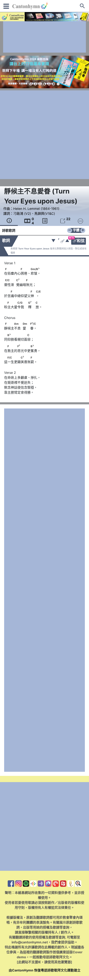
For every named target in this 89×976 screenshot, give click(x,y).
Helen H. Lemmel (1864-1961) (36, 209)
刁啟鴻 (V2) (22, 213)
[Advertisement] (44, 37)
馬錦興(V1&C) (44, 213)
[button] (30, 84)
